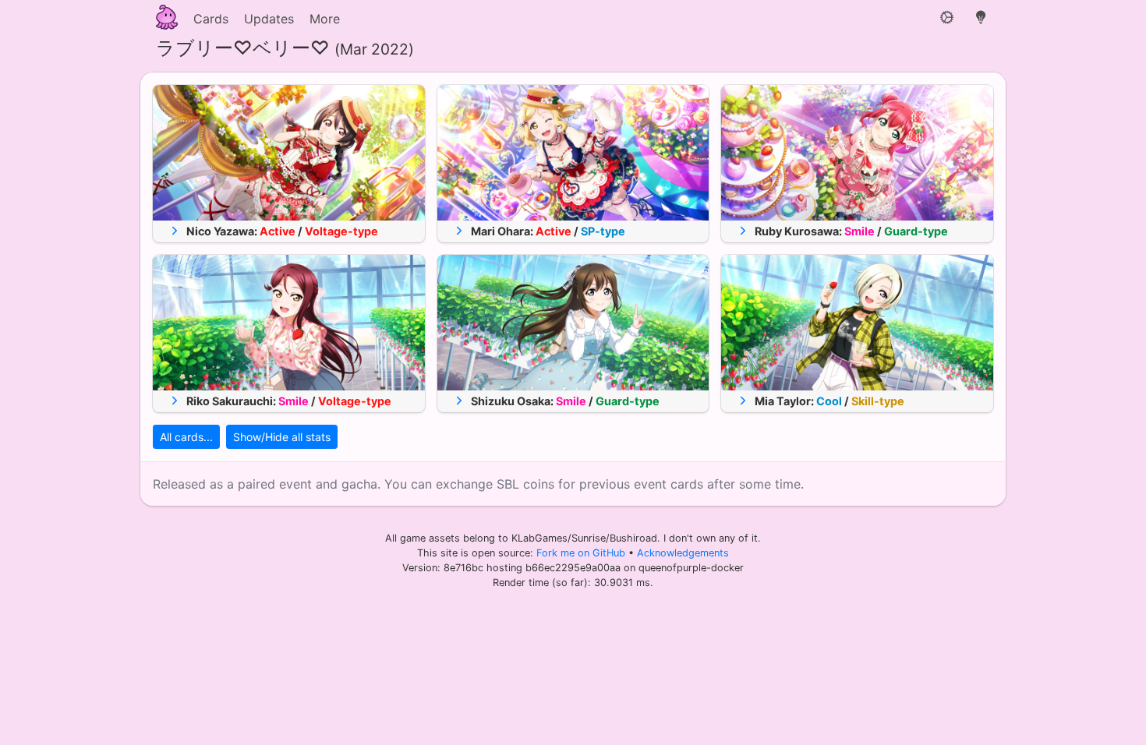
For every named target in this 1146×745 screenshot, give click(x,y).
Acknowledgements (683, 553)
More (324, 18)
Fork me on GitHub (582, 553)
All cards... (186, 436)
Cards (210, 18)
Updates (269, 18)
